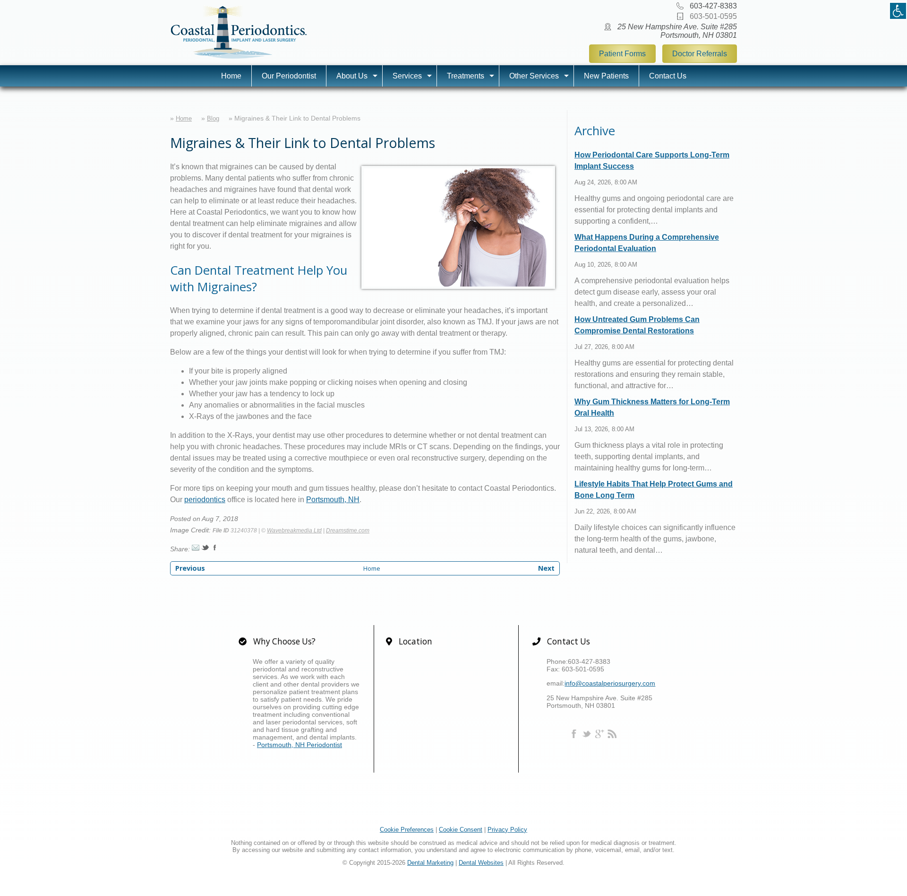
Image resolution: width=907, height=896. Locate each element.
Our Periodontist (289, 76)
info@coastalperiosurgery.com (610, 683)
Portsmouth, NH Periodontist (299, 744)
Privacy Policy (507, 829)
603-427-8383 (713, 6)
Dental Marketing (430, 862)
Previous (190, 568)
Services (407, 76)
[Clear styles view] (898, 11)
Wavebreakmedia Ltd (294, 530)
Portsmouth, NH (332, 500)
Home (231, 76)
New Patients (606, 76)
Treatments (465, 76)
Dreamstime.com (347, 530)
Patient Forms (622, 54)
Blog (213, 118)
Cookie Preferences (407, 829)
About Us (352, 76)
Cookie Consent (460, 829)
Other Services (534, 76)
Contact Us (667, 76)
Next (546, 568)
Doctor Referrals (699, 54)
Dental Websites (481, 862)
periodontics (204, 500)
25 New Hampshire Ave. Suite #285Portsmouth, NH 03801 (677, 31)
